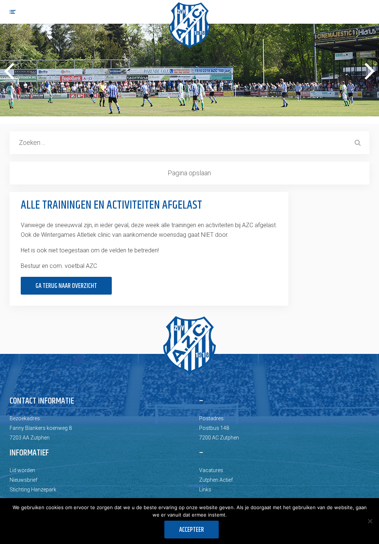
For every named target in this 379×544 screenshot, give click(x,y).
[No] (369, 521)
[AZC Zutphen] (189, 25)
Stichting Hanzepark (33, 489)
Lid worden (22, 470)
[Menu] (13, 12)
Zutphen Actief (216, 480)
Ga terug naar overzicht (66, 286)
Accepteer (191, 530)
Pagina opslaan (189, 173)
